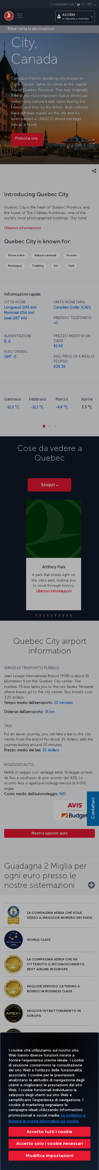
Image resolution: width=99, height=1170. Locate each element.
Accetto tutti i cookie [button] (49, 1131)
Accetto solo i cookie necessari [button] (49, 1143)
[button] (49, 1156)
